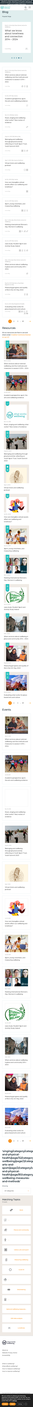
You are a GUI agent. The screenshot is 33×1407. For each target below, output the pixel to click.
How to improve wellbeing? (11, 1371)
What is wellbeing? (8, 1363)
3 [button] (16, 57)
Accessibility (6, 1355)
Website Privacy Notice (9, 1353)
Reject (12, 1404)
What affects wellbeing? (10, 1366)
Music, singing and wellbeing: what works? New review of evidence (15, 120)
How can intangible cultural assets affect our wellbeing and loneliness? (16, 184)
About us (5, 1350)
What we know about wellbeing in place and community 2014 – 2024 (16, 267)
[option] (16, 37)
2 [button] (14, 57)
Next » (30, 321)
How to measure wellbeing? (11, 1369)
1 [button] (11, 57)
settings (14, 1401)
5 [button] (21, 57)
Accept (5, 1404)
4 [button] (18, 57)
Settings (20, 1404)
